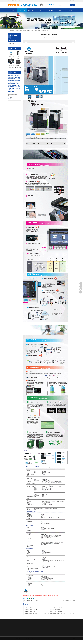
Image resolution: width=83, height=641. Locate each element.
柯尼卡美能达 (22, 10)
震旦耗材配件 (42, 637)
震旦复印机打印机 (31, 10)
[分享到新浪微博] (31, 598)
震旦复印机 (41, 634)
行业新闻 (61, 634)
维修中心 (61, 10)
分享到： (25, 598)
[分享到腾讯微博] (33, 598)
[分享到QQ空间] (27, 598)
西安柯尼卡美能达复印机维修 (30, 611)
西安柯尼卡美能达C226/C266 (32, 600)
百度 (13, 626)
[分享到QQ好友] (30, 598)
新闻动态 (51, 10)
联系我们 (73, 0)
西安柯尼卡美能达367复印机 (70, 600)
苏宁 (27, 626)
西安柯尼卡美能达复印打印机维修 (31, 613)
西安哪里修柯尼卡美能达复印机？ (56, 609)
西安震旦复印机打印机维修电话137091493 (57, 613)
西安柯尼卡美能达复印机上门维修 (31, 609)
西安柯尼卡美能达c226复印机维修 (56, 611)
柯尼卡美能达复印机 (44, 30)
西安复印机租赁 (22, 626)
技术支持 (69, 637)
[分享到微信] (29, 598)
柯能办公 (12, 10)
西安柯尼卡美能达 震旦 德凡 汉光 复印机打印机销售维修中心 (23, 30)
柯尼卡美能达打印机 (12, 43)
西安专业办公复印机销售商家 (30, 607)
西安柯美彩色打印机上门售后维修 (56, 607)
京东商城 (17, 626)
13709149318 (80, 283)
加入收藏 (69, 0)
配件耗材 (41, 10)
